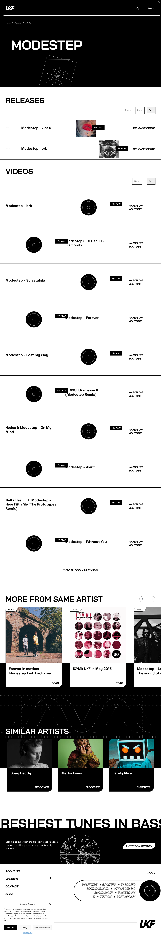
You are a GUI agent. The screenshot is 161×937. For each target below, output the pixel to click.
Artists (28, 23)
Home (8, 23)
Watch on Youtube (136, 207)
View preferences (42, 927)
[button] (50, 904)
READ (55, 683)
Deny (24, 927)
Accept (10, 927)
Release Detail (144, 128)
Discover (18, 23)
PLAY (100, 127)
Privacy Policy (28, 933)
